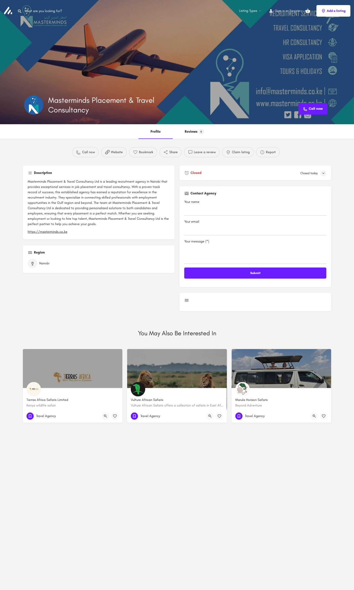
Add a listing (336, 11)
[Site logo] (9, 10)
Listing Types (248, 11)
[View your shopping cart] (307, 11)
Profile (156, 132)
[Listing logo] (33, 105)
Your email (191, 222)
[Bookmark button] (115, 416)
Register (295, 11)
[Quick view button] (105, 416)
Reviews (193, 132)
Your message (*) (196, 241)
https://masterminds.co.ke (47, 232)
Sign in (280, 11)
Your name (191, 202)
